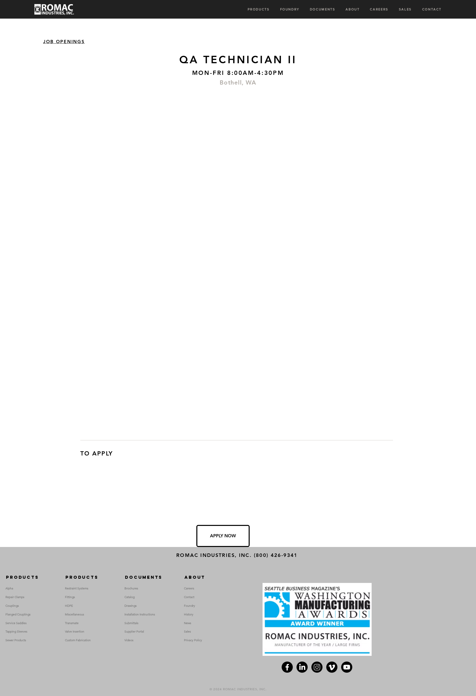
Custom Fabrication (78, 640)
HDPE (69, 605)
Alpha (9, 588)
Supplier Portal (134, 631)
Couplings (12, 605)
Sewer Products (15, 640)
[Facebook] (287, 667)
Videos (128, 640)
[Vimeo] (331, 667)
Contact (189, 597)
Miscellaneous (74, 614)
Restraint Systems (76, 588)
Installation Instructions (139, 614)
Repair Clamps (14, 597)
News (187, 623)
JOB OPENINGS (64, 41)
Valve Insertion (74, 631)
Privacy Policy (193, 640)
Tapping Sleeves (16, 631)
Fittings (70, 597)
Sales (187, 631)
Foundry (189, 605)
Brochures (131, 588)
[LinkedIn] (302, 667)
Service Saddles (16, 623)
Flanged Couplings (17, 614)
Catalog (129, 597)
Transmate (72, 623)
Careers (189, 588)
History (188, 614)
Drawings (130, 605)
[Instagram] (317, 667)
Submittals (131, 623)
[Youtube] (346, 667)
